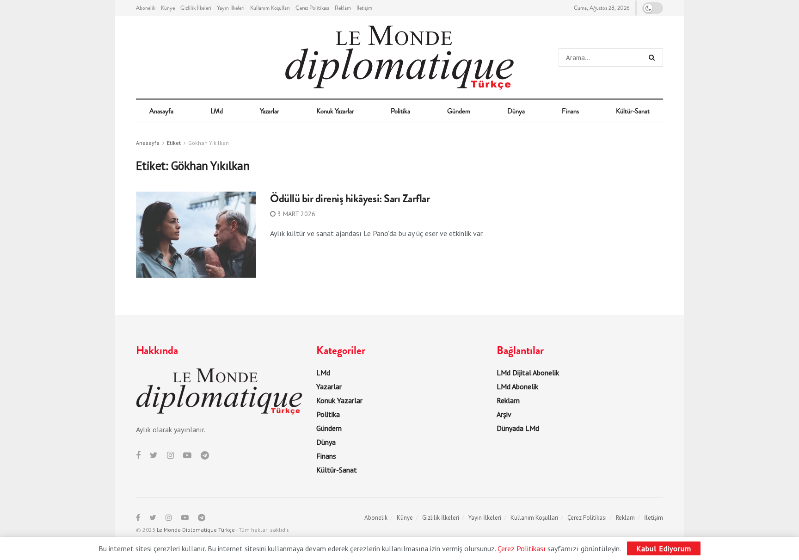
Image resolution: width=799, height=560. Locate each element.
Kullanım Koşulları (270, 8)
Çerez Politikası (312, 8)
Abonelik (145, 8)
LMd (216, 111)
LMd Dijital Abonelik (528, 372)
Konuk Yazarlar (335, 111)
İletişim (364, 8)
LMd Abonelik (517, 386)
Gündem (458, 111)
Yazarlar (269, 111)
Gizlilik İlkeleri (195, 8)
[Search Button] (653, 57)
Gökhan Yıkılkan (208, 142)
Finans (570, 111)
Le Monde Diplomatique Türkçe (196, 529)
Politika (400, 111)
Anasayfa (161, 111)
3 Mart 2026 (295, 214)
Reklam (343, 8)
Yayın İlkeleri (231, 8)
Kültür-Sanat (633, 111)
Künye (168, 8)
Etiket (174, 142)
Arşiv (504, 414)
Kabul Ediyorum (663, 548)
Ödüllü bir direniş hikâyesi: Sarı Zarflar (350, 198)
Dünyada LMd (518, 428)
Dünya (516, 111)
